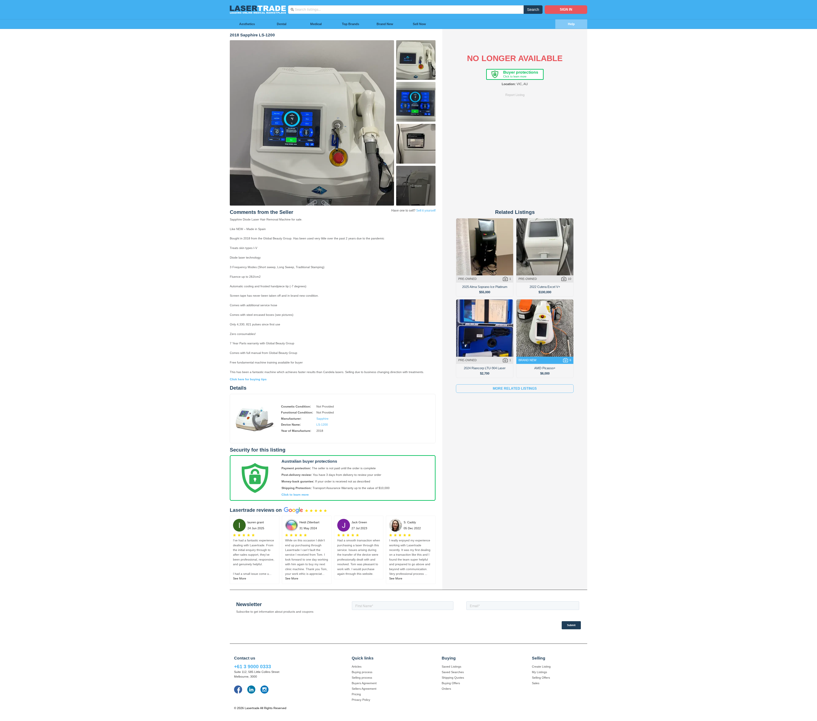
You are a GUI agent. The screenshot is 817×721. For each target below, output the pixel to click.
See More (239, 578)
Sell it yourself (426, 210)
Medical (316, 24)
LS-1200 (322, 424)
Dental (281, 24)
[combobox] (408, 9)
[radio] (306, 510)
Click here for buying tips (248, 379)
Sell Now (419, 24)
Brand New (385, 24)
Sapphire (322, 418)
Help (571, 24)
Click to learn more (295, 494)
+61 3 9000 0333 (252, 666)
